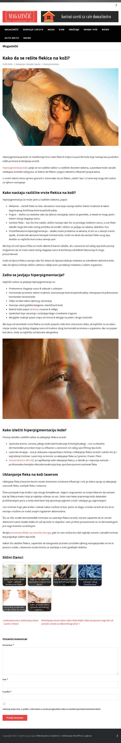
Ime (5, 679)
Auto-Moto (12, 37)
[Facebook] (116, 5)
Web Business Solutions (48, 735)
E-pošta (7, 691)
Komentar (8, 645)
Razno (27, 37)
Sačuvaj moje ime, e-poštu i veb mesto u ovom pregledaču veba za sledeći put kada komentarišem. (52, 709)
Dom (61, 29)
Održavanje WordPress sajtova (77, 735)
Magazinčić (11, 29)
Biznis (105, 29)
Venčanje (74, 29)
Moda (51, 29)
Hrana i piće (91, 29)
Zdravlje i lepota (33, 29)
